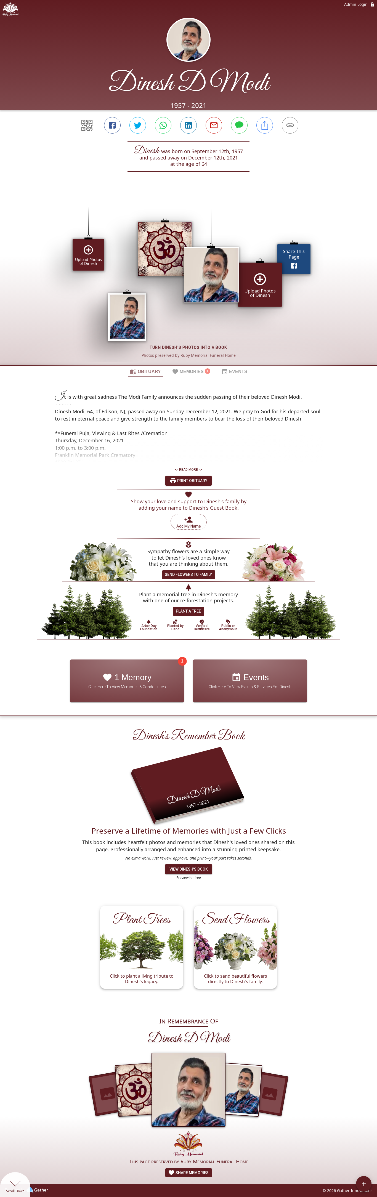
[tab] (145, 371)
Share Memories (192, 1173)
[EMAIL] (214, 125)
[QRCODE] (87, 125)
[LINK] (290, 125)
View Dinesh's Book (188, 869)
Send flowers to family (188, 574)
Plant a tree (188, 611)
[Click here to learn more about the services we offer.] (188, 1144)
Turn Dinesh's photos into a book (188, 347)
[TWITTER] (137, 125)
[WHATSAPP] (163, 125)
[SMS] (239, 125)
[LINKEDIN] (188, 125)
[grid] (188, 278)
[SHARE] (264, 125)
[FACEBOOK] (112, 125)
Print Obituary (191, 480)
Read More (188, 470)
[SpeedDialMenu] (363, 1183)
